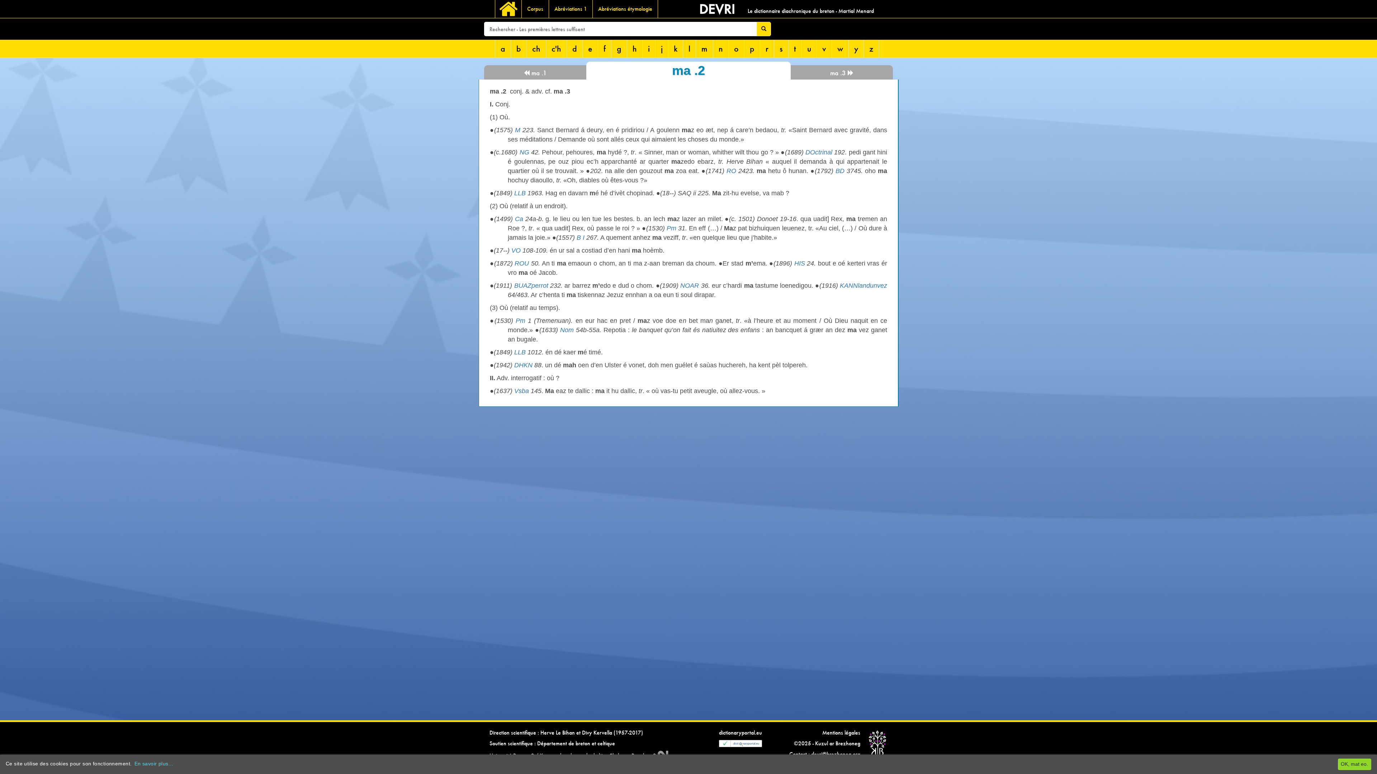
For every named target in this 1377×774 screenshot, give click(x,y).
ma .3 (839, 73)
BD (840, 171)
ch (536, 48)
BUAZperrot (531, 285)
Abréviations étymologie (625, 8)
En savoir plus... (153, 763)
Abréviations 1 (570, 8)
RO (731, 171)
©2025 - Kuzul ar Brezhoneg (827, 743)
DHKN (523, 365)
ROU (522, 263)
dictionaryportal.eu (740, 732)
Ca (519, 219)
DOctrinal (818, 152)
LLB (520, 193)
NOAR (689, 285)
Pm (671, 228)
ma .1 (538, 73)
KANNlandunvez (863, 285)
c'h (556, 48)
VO (516, 250)
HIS (799, 263)
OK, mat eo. (1354, 764)
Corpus (535, 8)
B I (581, 237)
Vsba (521, 391)
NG (524, 152)
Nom (567, 330)
